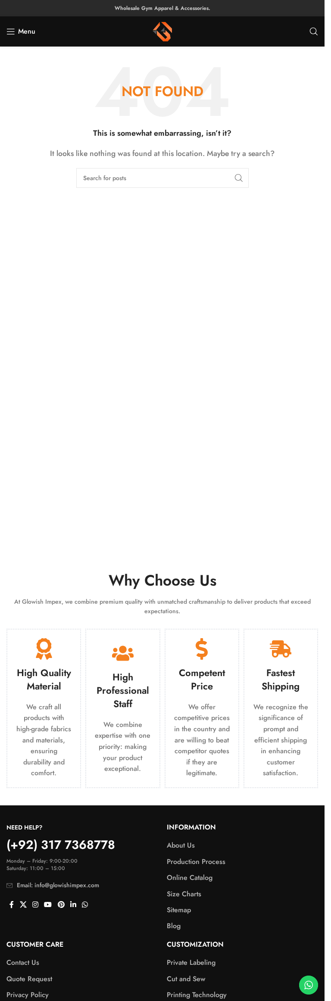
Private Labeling (191, 962)
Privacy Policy (27, 995)
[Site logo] (162, 31)
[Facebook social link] (11, 905)
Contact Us (22, 962)
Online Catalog (189, 878)
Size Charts (184, 894)
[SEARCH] (239, 178)
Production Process (196, 862)
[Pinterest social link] (61, 905)
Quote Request (29, 979)
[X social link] (23, 905)
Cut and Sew (186, 979)
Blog (174, 926)
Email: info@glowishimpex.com (58, 885)
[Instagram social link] (35, 905)
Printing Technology (197, 995)
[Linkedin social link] (73, 905)
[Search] (313, 31)
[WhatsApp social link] (85, 905)
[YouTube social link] (48, 905)
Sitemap (179, 910)
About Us (181, 845)
